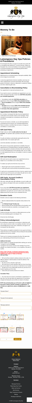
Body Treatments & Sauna (16, 392)
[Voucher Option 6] (20, 332)
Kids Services (16, 390)
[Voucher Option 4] (4, 332)
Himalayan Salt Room (16, 396)
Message (5, 304)
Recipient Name (5, 291)
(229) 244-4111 (22, 286)
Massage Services (16, 383)
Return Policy (16, 360)
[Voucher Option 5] (12, 332)
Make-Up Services (16, 388)
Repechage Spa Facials (16, 386)
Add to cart (17, 339)
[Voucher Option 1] (4, 319)
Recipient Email (7, 298)
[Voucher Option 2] (12, 319)
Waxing (16, 394)
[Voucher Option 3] (20, 319)
